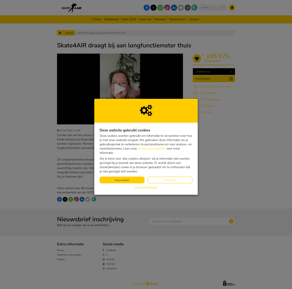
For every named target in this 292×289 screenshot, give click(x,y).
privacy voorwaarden (152, 148)
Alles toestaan (122, 180)
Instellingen (170, 180)
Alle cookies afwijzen (146, 187)
